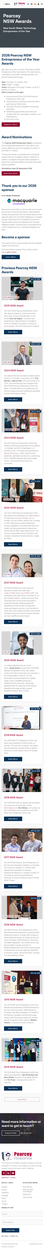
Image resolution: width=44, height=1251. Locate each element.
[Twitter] (28, 4)
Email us (24, 1133)
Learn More (7, 256)
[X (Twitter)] (4, 1173)
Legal (13, 1177)
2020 (17, 652)
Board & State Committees (28, 1190)
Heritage (5, 1195)
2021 (17, 574)
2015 (17, 991)
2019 (17, 726)
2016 (17, 916)
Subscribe (10, 1230)
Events (4, 1190)
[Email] (35, 4)
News (4, 1198)
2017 (17, 849)
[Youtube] (13, 1173)
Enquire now (7, 1131)
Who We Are (27, 1187)
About (4, 1201)
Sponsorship (27, 1197)
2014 (17, 1058)
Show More (22, 1099)
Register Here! (8, 123)
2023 (17, 429)
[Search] (42, 4)
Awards (4, 1187)
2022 (17, 499)
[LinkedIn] (8, 1173)
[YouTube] (32, 4)
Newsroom (27, 1194)
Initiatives (5, 1192)
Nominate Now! (8, 172)
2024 (17, 362)
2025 (17, 297)
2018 (17, 789)
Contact (5, 1177)
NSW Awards (8, 297)
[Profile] (38, 4)
